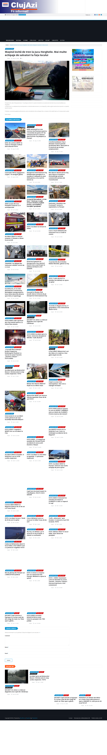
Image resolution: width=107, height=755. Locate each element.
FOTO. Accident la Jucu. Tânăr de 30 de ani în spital (15, 519)
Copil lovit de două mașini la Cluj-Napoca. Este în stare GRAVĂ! (36, 493)
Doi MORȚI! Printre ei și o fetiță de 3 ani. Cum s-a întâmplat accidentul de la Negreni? (58, 432)
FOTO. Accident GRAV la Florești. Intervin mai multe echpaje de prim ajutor (58, 465)
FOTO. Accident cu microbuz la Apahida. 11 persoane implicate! (36, 456)
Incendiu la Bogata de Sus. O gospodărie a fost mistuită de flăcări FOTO (59, 307)
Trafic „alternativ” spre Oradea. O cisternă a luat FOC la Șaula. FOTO (59, 520)
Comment (7, 625)
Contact (70, 700)
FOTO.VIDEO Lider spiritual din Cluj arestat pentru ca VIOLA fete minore (14, 322)
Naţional (18, 40)
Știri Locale (33, 40)
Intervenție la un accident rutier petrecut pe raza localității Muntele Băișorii (14, 417)
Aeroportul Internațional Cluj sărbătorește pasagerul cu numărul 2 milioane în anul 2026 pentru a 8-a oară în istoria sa (37, 176)
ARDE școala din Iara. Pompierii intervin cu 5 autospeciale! (13, 205)
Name (6, 637)
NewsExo (28, 700)
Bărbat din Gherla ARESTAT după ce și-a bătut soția (36, 384)
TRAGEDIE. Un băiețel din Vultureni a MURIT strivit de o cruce (14, 265)
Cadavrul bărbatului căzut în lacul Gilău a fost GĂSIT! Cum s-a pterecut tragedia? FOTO (15, 545)
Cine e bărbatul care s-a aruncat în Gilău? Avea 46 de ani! (37, 520)
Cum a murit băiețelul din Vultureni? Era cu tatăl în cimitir (58, 232)
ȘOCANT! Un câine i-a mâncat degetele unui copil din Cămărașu (37, 321)
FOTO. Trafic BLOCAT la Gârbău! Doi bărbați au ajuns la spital (59, 280)
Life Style (40, 40)
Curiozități (55, 40)
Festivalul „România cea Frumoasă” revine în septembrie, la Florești (57, 205)
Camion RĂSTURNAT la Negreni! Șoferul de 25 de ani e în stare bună (15, 506)
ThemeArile (34, 700)
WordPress (22, 700)
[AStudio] (86, 83)
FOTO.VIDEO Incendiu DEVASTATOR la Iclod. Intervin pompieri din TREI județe (36, 607)
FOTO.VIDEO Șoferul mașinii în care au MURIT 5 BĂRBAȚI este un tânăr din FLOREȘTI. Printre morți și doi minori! (58, 411)
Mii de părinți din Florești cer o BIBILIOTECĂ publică (15, 573)
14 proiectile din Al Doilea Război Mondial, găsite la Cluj (59, 263)
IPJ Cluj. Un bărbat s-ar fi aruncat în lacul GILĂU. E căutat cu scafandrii (35, 533)
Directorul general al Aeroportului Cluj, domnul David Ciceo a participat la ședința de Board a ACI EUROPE (36, 264)
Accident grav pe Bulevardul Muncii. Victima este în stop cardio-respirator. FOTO (15, 372)
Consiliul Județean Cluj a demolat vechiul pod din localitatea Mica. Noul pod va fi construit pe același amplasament (59, 145)
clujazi (8, 58)
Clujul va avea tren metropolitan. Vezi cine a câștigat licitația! (57, 383)
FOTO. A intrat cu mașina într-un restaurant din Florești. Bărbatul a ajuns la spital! (36, 575)
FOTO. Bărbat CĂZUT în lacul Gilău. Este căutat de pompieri (58, 533)
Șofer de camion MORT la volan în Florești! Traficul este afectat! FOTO (13, 144)
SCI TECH (62, 40)
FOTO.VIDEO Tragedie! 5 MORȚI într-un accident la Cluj (14, 431)
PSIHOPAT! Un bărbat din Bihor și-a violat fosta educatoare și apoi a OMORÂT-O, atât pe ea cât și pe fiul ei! (90, 682)
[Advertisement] (53, 29)
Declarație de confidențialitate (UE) (82, 700)
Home (7, 45)
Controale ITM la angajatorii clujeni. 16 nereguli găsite (14, 173)
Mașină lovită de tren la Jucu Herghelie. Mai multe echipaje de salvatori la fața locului (29, 45)
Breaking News (10, 40)
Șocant (48, 40)
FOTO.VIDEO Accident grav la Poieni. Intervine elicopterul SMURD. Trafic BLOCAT (37, 335)
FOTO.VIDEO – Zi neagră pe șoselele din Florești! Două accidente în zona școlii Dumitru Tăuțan (36, 442)
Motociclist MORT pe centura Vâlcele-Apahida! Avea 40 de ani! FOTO (37, 397)
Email (6, 643)
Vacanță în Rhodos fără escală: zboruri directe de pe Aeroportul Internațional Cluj (37, 294)
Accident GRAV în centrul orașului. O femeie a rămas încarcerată (14, 238)
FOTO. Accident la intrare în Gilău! (36, 227)
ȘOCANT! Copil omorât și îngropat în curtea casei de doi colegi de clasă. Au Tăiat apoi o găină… (14, 604)
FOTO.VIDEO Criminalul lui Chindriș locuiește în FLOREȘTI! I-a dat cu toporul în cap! (58, 500)
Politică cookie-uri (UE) (97, 700)
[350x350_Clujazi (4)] (86, 60)
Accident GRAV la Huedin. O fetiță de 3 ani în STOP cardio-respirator (14, 456)
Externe (25, 40)
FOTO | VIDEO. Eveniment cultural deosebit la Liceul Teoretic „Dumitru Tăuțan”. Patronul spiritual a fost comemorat (58, 576)
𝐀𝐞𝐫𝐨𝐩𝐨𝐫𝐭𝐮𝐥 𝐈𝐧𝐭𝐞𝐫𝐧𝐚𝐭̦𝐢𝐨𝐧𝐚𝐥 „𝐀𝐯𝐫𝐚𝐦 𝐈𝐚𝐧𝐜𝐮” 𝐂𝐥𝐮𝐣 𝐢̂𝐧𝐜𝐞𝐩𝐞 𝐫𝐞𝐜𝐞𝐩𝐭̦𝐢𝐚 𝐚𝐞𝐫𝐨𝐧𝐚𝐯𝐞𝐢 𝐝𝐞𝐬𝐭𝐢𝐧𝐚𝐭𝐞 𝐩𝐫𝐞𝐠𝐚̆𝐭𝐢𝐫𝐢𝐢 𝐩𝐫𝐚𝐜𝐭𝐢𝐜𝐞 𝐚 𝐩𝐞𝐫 (36, 202)
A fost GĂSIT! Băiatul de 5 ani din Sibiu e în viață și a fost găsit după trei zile (59, 353)
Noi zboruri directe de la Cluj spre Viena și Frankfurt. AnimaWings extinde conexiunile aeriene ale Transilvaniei (58, 176)
